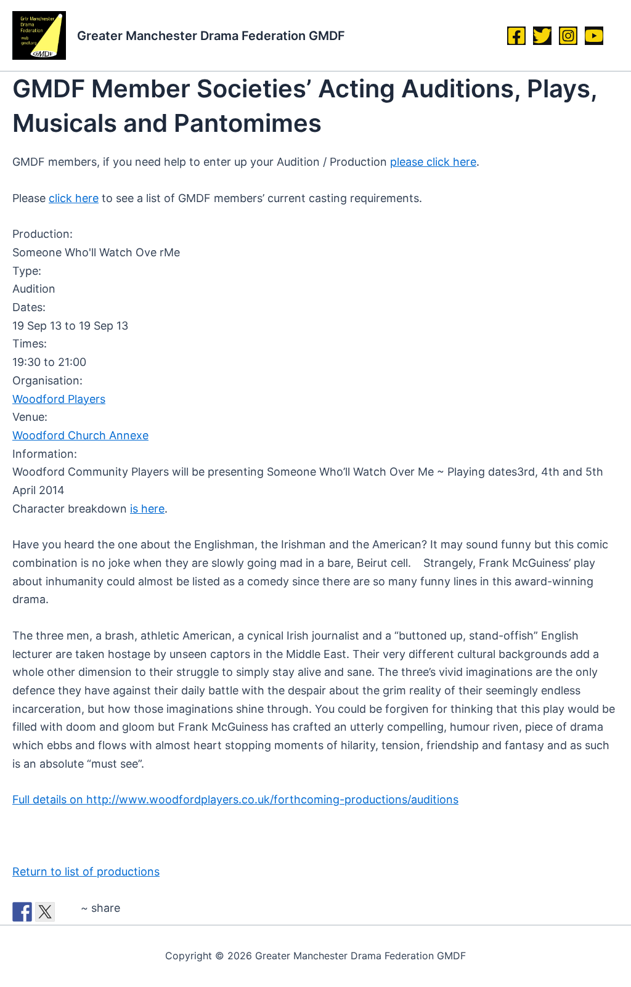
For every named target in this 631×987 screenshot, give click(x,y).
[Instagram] (568, 35)
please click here (433, 161)
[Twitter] (542, 35)
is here (147, 508)
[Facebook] (516, 35)
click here (74, 198)
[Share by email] (68, 912)
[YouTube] (594, 35)
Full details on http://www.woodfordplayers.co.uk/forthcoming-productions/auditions (235, 799)
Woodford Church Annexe (80, 435)
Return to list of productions (86, 871)
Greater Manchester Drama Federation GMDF (211, 35)
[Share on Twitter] (45, 912)
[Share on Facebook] (22, 912)
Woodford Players (58, 398)
